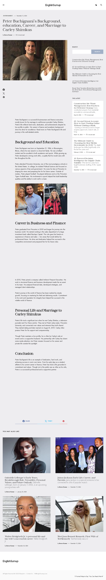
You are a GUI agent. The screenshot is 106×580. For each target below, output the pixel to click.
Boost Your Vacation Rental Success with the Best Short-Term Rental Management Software (86, 89)
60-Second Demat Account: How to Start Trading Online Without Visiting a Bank (86, 67)
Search (75, 47)
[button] (3, 5)
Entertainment (8, 16)
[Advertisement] (41, 100)
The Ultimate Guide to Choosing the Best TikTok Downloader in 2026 (86, 74)
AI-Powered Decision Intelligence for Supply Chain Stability (85, 82)
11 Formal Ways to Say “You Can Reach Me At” (89, 576)
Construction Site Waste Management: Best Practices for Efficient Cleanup (87, 60)
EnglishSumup (53, 5)
